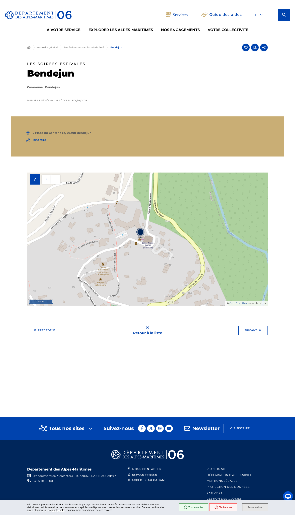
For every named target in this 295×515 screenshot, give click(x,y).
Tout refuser (225, 507)
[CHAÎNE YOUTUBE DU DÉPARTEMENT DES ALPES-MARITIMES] (169, 428)
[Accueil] (29, 47)
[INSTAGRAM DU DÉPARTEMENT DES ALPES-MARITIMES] (160, 428)
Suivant (250, 330)
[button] (284, 15)
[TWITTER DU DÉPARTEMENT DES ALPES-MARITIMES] (151, 428)
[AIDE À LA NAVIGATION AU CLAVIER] (35, 179)
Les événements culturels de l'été (84, 47)
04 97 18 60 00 (43, 481)
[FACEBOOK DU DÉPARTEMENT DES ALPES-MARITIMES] (142, 428)
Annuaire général (47, 47)
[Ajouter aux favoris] (246, 47)
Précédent (47, 330)
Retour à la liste (147, 333)
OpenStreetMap (238, 303)
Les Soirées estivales (56, 64)
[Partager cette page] (264, 47)
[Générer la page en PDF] (255, 47)
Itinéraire (39, 140)
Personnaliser (255, 507)
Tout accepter (195, 507)
